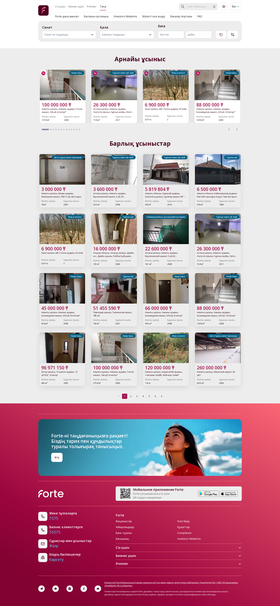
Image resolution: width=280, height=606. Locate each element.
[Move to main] (43, 11)
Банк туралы (124, 533)
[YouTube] (98, 588)
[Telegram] (41, 588)
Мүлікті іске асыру (153, 16)
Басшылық (122, 539)
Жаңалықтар (124, 521)
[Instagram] (69, 588)
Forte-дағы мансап (67, 16)
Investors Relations (125, 16)
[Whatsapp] (55, 588)
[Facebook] (84, 588)
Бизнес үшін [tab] (76, 6)
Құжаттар (183, 527)
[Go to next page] (161, 396)
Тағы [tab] (103, 6)
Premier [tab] (92, 6)
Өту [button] (56, 457)
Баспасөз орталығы (96, 16)
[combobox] (198, 7)
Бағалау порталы (181, 16)
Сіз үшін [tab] (60, 6)
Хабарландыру (125, 527)
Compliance (184, 533)
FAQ (199, 16)
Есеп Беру (183, 521)
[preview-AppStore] (229, 494)
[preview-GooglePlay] (208, 494)
